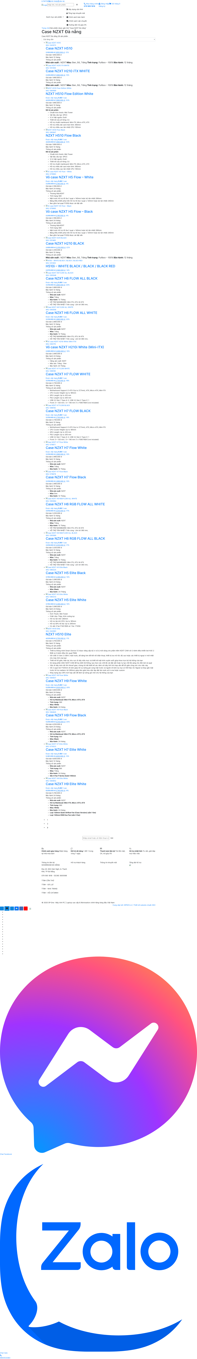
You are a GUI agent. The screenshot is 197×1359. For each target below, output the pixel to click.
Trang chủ (45, 28)
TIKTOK (46, 1)
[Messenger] (12, 908)
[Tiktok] (30, 908)
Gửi (112, 838)
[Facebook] (21, 908)
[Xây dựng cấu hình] (2, 908)
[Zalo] (16, 908)
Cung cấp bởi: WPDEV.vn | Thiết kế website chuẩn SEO (134, 905)
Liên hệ (61, 1)
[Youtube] (26, 908)
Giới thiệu (54, 1)
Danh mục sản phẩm (54, 17)
